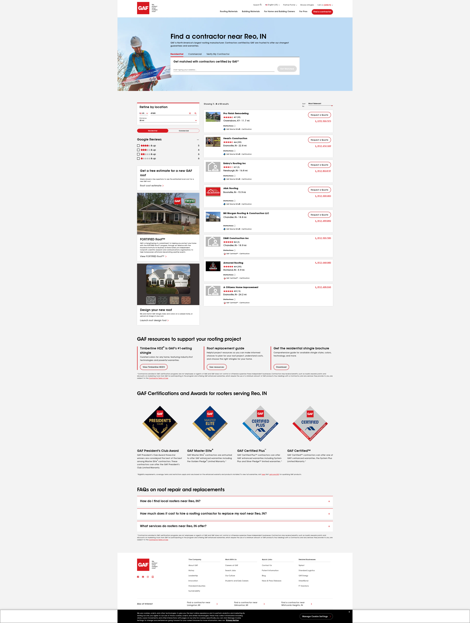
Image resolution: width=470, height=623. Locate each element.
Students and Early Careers (236, 581)
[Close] (349, 611)
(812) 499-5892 (323, 221)
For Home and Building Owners (279, 12)
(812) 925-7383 (323, 238)
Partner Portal (289, 5)
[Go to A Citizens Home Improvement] (213, 291)
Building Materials (251, 12)
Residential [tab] (176, 54)
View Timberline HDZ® (154, 367)
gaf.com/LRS (274, 474)
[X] (143, 577)
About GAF (193, 565)
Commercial (184, 131)
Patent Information (270, 571)
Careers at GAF (231, 565)
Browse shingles (307, 5)
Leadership (193, 576)
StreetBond (303, 581)
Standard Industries (196, 586)
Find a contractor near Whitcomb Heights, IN (293, 604)
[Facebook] (138, 577)
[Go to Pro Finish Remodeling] (213, 117)
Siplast (301, 565)
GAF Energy (303, 576)
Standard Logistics (307, 571)
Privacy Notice (232, 620)
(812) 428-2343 (323, 287)
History (191, 571)
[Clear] (189, 112)
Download (281, 367)
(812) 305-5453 (323, 196)
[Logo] (147, 14)
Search (256, 5)
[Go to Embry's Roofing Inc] (213, 167)
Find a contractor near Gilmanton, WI (245, 604)
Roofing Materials (229, 12)
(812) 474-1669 (323, 146)
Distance (143, 118)
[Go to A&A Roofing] (213, 192)
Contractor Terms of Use (158, 378)
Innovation (193, 581)
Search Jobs (230, 571)
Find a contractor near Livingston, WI (198, 604)
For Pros (303, 12)
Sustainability (194, 591)
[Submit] (195, 112)
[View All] (235, 126)
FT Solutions (304, 586)
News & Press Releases (271, 581)
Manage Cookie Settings (315, 617)
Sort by (304, 105)
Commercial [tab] (195, 54)
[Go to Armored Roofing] (213, 266)
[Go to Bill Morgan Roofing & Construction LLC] (213, 217)
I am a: (324, 5)
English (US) (273, 5)
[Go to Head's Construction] (213, 142)
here (263, 474)
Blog (264, 576)
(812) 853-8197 (323, 171)
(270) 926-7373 (323, 121)
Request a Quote (319, 115)
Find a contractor (322, 12)
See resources (216, 367)
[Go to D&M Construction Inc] (213, 242)
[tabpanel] (235, 66)
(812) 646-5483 (323, 263)
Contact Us (267, 565)
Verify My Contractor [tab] (217, 54)
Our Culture (230, 576)
